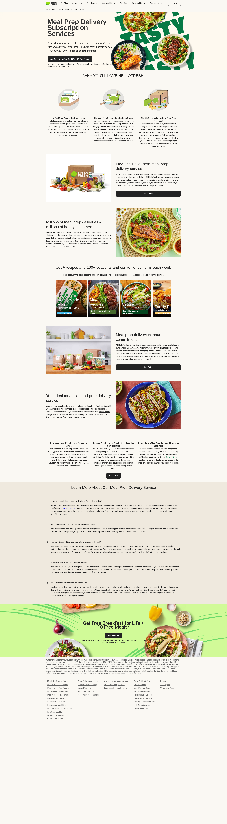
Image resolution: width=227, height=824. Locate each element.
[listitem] (68, 115)
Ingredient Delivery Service (115, 688)
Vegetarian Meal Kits (56, 702)
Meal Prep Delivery (86, 691)
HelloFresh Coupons (142, 705)
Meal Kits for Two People (58, 688)
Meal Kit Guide (140, 685)
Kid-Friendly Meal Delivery (58, 691)
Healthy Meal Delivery (56, 698)
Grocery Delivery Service (114, 685)
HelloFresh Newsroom (143, 695)
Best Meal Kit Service (143, 698)
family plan (83, 414)
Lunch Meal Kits (84, 688)
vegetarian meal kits (56, 414)
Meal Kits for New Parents (58, 695)
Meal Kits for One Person (57, 685)
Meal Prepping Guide (142, 691)
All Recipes (165, 685)
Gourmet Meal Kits (55, 719)
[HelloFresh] (51, 3)
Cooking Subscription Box (144, 702)
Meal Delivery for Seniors (88, 695)
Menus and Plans (141, 708)
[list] (113, 298)
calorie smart (104, 412)
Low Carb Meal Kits (55, 712)
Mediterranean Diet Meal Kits (59, 708)
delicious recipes (69, 508)
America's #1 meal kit (66, 246)
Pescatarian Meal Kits (56, 705)
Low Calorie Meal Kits (56, 715)
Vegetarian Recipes (168, 688)
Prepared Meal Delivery (87, 685)
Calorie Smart (172, 457)
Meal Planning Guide (142, 688)
